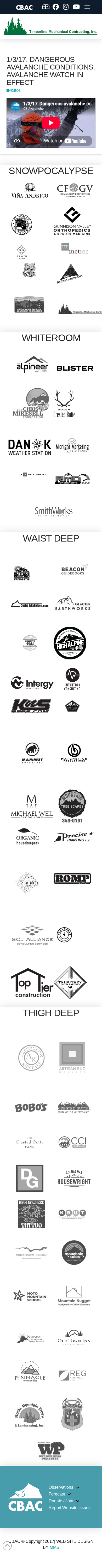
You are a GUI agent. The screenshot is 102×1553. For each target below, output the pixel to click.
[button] (87, 7)
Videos (15, 91)
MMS (54, 1547)
